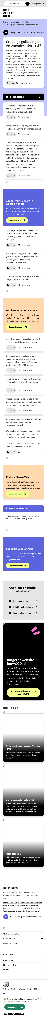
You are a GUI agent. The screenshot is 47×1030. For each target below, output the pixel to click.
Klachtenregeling (9, 965)
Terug (9, 33)
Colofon (6, 989)
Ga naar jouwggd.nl (19, 328)
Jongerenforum (16, 22)
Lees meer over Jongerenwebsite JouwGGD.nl (24, 692)
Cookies (14, 989)
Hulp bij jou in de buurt (23, 607)
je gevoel (21, 902)
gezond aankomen (10, 908)
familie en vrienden (10, 902)
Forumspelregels (9, 938)
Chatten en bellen (20, 601)
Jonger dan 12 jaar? (10, 943)
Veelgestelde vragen (22, 613)
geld (25, 911)
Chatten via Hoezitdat (11, 934)
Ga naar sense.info (18, 494)
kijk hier (26, 1002)
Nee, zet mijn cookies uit (14, 1013)
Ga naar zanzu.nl (18, 221)
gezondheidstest (17, 911)
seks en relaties (31, 902)
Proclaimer (7, 993)
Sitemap (22, 989)
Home (5, 22)
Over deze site (8, 960)
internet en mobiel (25, 908)
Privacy (6, 970)
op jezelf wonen (34, 911)
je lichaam (19, 905)
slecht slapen (34, 905)
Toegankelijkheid (33, 989)
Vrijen (27, 22)
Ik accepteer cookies (15, 1007)
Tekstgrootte (37, 4)
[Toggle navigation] (41, 13)
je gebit (26, 905)
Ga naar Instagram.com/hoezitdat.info (25, 917)
